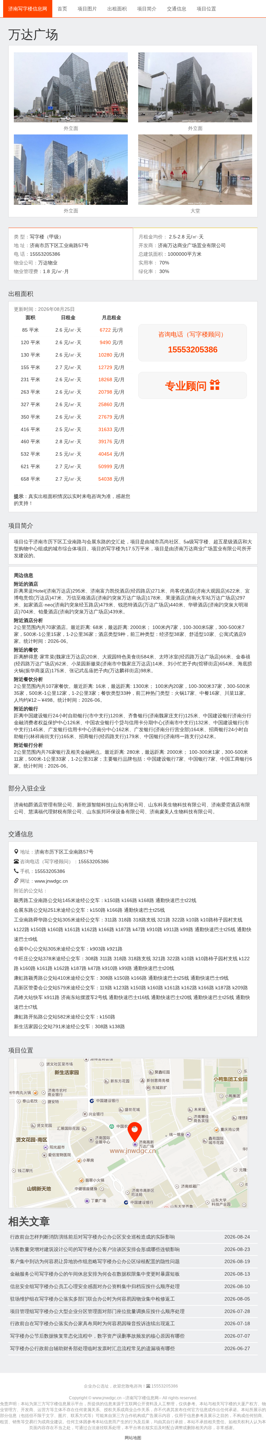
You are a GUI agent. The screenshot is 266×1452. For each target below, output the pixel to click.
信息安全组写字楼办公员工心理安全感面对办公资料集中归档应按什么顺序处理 (95, 1286)
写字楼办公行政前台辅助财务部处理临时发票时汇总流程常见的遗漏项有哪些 (92, 1348)
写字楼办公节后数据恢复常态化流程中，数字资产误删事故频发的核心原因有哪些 (97, 1336)
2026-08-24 (237, 1237)
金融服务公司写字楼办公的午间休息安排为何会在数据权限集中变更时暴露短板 (95, 1274)
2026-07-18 (237, 1323)
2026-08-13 (237, 1274)
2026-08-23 (237, 1249)
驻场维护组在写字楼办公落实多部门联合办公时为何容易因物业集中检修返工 (92, 1299)
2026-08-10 (237, 1286)
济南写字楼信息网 (27, 8)
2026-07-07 (237, 1336)
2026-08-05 (237, 1299)
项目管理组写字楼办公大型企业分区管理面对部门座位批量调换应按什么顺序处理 (97, 1311)
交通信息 (176, 8)
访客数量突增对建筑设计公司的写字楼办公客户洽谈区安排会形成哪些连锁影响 (95, 1249)
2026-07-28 (237, 1311)
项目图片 (87, 8)
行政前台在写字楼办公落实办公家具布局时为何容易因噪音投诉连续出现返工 (92, 1323)
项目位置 (206, 8)
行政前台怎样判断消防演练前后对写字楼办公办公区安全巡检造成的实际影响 (92, 1237)
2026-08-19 (237, 1261)
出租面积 (117, 8)
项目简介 (147, 8)
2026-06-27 (237, 1348)
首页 (62, 8)
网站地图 (133, 1437)
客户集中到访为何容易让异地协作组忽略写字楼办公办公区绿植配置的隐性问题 (95, 1261)
